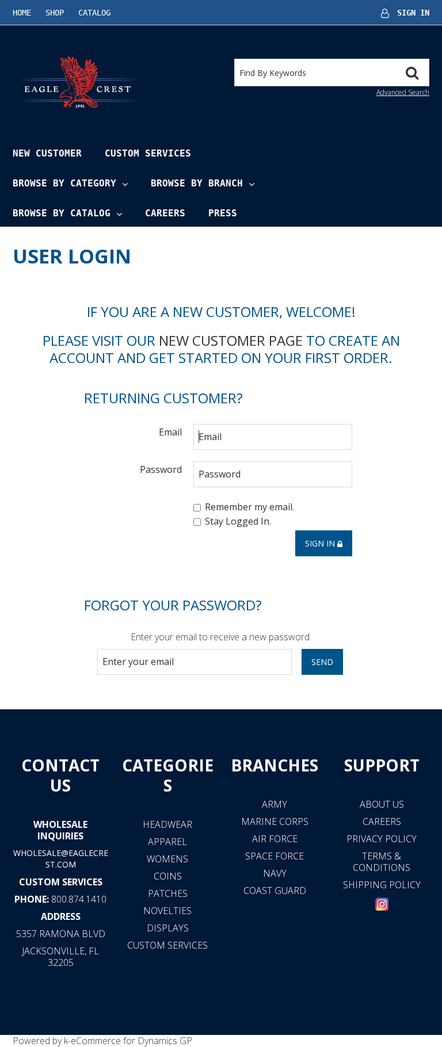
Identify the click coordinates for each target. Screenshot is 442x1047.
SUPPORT (382, 765)
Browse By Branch (197, 183)
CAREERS (382, 821)
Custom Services (148, 153)
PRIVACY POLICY (381, 838)
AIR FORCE (275, 838)
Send (322, 661)
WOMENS (167, 859)
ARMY (274, 804)
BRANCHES (274, 765)
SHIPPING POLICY (382, 884)
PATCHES (168, 893)
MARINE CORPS (274, 821)
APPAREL (167, 841)
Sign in (321, 543)
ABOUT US (382, 804)
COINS (168, 876)
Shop (54, 12)
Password (161, 469)
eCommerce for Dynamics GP (131, 1040)
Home (22, 12)
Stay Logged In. (238, 522)
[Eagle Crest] (78, 81)
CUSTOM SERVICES (60, 882)
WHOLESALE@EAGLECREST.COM (60, 858)
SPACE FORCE (274, 856)
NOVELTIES (167, 910)
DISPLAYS (168, 928)
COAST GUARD (274, 890)
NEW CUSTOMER (47, 153)
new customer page (231, 340)
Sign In (413, 12)
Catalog (94, 12)
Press (222, 213)
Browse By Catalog (61, 213)
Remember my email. (249, 506)
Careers (165, 213)
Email (170, 432)
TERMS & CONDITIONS (381, 862)
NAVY (275, 873)
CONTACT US (60, 775)
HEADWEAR (167, 824)
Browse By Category (64, 183)
